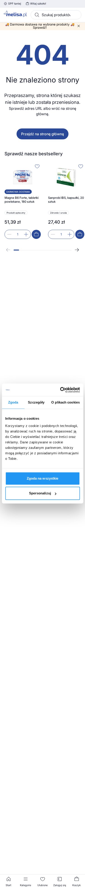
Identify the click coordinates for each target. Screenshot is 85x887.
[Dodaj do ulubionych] (37, 166)
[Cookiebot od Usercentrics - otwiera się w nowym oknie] (60, 390)
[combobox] (56, 14)
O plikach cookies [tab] (65, 402)
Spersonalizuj (40, 493)
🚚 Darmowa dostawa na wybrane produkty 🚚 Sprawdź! (39, 26)
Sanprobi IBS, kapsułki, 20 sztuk (66, 200)
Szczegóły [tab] (36, 402)
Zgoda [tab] (13, 402)
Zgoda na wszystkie (42, 478)
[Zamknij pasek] (78, 26)
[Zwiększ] (26, 234)
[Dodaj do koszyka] (36, 234)
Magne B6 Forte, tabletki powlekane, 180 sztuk (22, 200)
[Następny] (76, 249)
